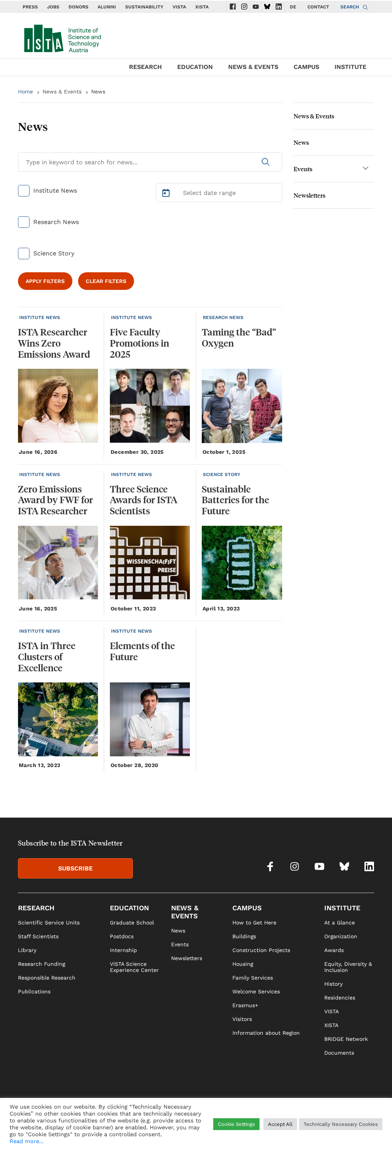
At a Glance (339, 922)
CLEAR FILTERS (106, 281)
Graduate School (132, 922)
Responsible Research (46, 978)
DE (293, 7)
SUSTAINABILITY (144, 7)
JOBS (53, 7)
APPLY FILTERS (45, 281)
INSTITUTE (350, 66)
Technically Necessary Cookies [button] (341, 1124)
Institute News (55, 190)
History (333, 984)
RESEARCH (145, 66)
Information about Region (266, 1033)
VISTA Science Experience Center (134, 967)
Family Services (252, 978)
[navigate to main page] (62, 36)
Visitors (242, 1019)
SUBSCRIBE (75, 868)
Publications (34, 991)
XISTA (202, 7)
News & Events (62, 91)
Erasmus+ (245, 1005)
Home (25, 91)
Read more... (27, 1141)
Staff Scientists (38, 936)
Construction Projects (261, 950)
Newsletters (309, 195)
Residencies (339, 998)
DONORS (78, 7)
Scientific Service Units (49, 922)
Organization (340, 936)
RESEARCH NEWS (223, 317)
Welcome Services (256, 991)
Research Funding (41, 964)
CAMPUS (306, 66)
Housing (242, 964)
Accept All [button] (280, 1124)
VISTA (179, 7)
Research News (56, 222)
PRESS (30, 7)
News (301, 142)
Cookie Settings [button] (236, 1124)
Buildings (244, 936)
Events (303, 169)
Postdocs (122, 936)
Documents (339, 1053)
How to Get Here (254, 922)
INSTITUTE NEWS (39, 317)
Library (27, 950)
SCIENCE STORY (221, 474)
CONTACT (318, 7)
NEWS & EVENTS (253, 66)
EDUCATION (195, 66)
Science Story (53, 253)
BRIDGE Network (346, 1039)
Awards (334, 950)
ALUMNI (107, 7)
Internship (123, 950)
